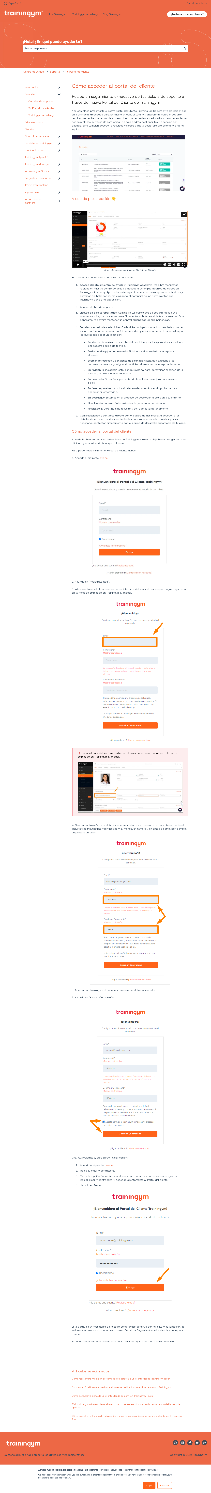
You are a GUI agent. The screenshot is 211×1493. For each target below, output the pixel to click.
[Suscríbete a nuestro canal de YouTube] (197, 1442)
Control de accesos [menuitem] (37, 136)
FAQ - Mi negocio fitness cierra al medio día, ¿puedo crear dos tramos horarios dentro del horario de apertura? (126, 1406)
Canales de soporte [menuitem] (40, 101)
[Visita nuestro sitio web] (204, 1442)
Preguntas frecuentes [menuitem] (38, 178)
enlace (104, 458)
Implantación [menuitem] (32, 192)
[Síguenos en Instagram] (175, 1442)
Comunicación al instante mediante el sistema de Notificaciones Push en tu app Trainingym (121, 1387)
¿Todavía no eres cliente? (187, 14)
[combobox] (102, 48)
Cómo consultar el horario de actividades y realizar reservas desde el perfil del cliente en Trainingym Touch (127, 1417)
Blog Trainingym (112, 14)
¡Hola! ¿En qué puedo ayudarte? (52, 41)
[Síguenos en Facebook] (190, 1442)
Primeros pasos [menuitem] (34, 122)
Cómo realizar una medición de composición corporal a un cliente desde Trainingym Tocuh (121, 1378)
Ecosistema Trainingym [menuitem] (38, 143)
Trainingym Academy (85, 14)
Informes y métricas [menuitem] (37, 171)
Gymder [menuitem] (29, 129)
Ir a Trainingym (58, 14)
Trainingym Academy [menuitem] (41, 115)
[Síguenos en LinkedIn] (182, 1442)
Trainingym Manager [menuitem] (37, 164)
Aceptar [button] (149, 1485)
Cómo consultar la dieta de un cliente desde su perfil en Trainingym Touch (112, 1395)
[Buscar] (185, 48)
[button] (59, 87)
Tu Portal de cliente (77, 71)
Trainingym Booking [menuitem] (36, 185)
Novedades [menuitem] (31, 87)
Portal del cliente (197, 3)
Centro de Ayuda (33, 71)
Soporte (55, 71)
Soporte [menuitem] (30, 94)
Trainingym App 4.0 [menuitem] (36, 157)
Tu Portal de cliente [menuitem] (41, 108)
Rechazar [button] (164, 1485)
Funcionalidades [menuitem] (34, 150)
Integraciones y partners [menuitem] (34, 200)
